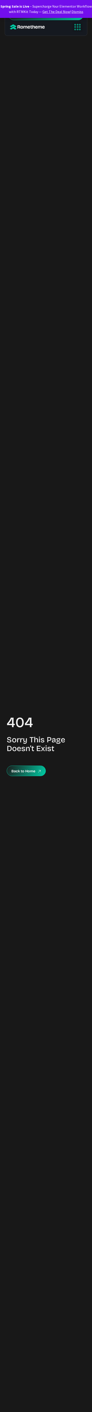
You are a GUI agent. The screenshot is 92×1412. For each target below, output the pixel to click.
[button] (78, 27)
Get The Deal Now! (56, 11)
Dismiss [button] (77, 11)
